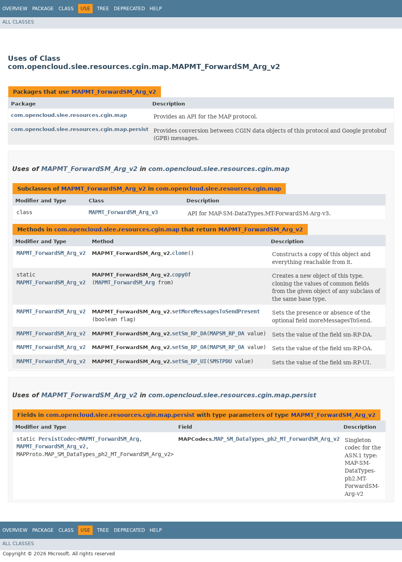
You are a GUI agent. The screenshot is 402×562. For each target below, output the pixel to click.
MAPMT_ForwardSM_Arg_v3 (123, 212)
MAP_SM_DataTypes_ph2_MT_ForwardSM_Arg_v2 (277, 439)
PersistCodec (57, 439)
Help (156, 8)
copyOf (181, 274)
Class (66, 8)
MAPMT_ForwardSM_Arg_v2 (113, 92)
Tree (103, 8)
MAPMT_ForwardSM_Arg (125, 282)
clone (180, 253)
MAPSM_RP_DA (227, 333)
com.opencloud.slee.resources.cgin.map (69, 115)
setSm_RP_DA (189, 333)
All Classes (18, 22)
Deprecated (129, 8)
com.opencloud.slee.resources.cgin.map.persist (79, 129)
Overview (14, 8)
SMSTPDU (221, 361)
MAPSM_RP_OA (227, 347)
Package (43, 8)
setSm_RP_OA (189, 347)
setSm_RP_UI (189, 361)
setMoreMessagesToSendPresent (216, 311)
